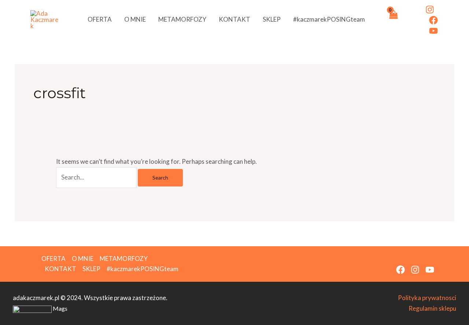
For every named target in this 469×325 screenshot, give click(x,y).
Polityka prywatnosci (427, 298)
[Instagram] (429, 9)
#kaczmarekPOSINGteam (329, 19)
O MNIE (135, 19)
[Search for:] (97, 177)
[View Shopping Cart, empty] (393, 20)
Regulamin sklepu (432, 308)
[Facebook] (433, 20)
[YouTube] (433, 30)
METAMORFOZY (182, 19)
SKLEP (272, 19)
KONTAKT (234, 19)
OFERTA (100, 19)
